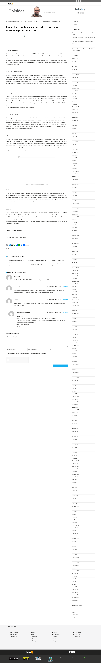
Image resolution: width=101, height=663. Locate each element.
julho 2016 (74, 383)
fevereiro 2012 (75, 525)
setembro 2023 (75, 152)
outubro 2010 (75, 568)
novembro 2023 (75, 147)
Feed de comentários (76, 616)
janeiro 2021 (75, 238)
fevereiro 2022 (75, 203)
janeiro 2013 (75, 495)
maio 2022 (74, 195)
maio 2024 (74, 131)
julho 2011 (74, 544)
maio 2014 (74, 452)
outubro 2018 (75, 310)
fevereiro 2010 (75, 589)
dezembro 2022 (75, 176)
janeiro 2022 (75, 206)
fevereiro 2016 (75, 396)
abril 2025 (74, 101)
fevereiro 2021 (75, 235)
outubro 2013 (75, 471)
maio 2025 (74, 98)
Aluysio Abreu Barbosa (13, 21)
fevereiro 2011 (75, 557)
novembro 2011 (75, 533)
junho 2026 (74, 64)
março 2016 (74, 393)
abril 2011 (74, 552)
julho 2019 (74, 286)
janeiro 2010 (75, 592)
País (33, 634)
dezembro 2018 (75, 305)
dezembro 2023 (75, 144)
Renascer (34, 636)
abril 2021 (74, 230)
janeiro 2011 (75, 560)
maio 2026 (74, 66)
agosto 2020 (75, 251)
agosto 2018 (75, 316)
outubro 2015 (75, 407)
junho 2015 (74, 418)
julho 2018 (74, 318)
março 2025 (74, 104)
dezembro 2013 (75, 466)
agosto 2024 (75, 123)
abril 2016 (74, 391)
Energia (34, 638)
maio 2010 (74, 581)
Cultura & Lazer (57, 638)
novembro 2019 (75, 275)
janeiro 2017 (75, 367)
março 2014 (74, 458)
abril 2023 (74, 165)
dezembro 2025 (75, 80)
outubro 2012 (75, 503)
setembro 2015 (75, 409)
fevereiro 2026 (75, 74)
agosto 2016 (75, 380)
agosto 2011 (75, 541)
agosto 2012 (75, 509)
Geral (33, 645)
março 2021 (74, 233)
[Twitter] (78, 1)
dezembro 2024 (75, 112)
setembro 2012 (75, 506)
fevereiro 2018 (75, 332)
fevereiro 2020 (75, 267)
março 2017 (74, 361)
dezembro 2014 (75, 434)
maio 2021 (74, 227)
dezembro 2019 (75, 273)
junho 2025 (74, 96)
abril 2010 (74, 584)
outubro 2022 (75, 182)
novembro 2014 (75, 436)
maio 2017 (74, 356)
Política (34, 643)
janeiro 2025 (75, 109)
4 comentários (56, 21)
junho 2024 (74, 128)
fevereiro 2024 (75, 139)
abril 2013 (74, 487)
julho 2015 (74, 415)
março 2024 (74, 136)
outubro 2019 (75, 278)
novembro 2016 (75, 372)
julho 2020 (74, 254)
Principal (34, 640)
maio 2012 (74, 517)
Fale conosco (14, 632)
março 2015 (74, 426)
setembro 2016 (75, 377)
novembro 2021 (75, 211)
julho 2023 (74, 157)
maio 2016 (74, 388)
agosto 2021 (75, 219)
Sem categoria (46, 21)
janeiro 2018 (75, 334)
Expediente (14, 634)
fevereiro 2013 (75, 493)
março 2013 (74, 490)
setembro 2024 (75, 120)
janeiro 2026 (75, 77)
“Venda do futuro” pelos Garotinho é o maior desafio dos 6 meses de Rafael (58, 262)
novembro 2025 (75, 82)
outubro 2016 (75, 375)
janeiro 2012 (75, 527)
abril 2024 (74, 133)
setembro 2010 (75, 570)
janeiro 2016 (75, 399)
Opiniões (16, 11)
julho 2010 (74, 576)
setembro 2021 (75, 216)
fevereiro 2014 (75, 460)
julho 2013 (74, 479)
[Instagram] (80, 1)
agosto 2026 (75, 58)
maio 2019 (74, 291)
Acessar (74, 612)
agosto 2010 (75, 573)
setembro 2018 (75, 313)
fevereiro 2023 (75, 171)
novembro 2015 (75, 404)
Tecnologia (77, 636)
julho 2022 (74, 190)
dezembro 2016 (75, 369)
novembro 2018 (75, 308)
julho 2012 (74, 511)
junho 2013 (74, 482)
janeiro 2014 (75, 463)
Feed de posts (75, 614)
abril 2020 (74, 262)
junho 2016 (74, 385)
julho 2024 (74, 125)
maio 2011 (74, 549)
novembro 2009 (75, 597)
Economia (56, 634)
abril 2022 (74, 198)
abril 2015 (74, 423)
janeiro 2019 (75, 302)
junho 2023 (74, 160)
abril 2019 (74, 294)
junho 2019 (74, 289)
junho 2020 (74, 257)
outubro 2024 (75, 117)
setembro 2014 (75, 442)
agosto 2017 (75, 348)
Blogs (54, 640)
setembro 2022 (75, 184)
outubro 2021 (75, 214)
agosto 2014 (75, 444)
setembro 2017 (75, 345)
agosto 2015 (75, 412)
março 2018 (74, 329)
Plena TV (55, 643)
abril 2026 (74, 69)
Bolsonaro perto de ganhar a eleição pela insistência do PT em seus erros (16, 262)
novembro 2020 (75, 243)
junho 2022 (74, 192)
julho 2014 (74, 447)
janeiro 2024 (75, 141)
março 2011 (74, 554)
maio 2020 (74, 259)
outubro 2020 (75, 246)
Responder (65, 286)
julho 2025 (74, 93)
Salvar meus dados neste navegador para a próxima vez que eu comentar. (27, 353)
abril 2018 (74, 326)
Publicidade (14, 636)
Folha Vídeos (78, 632)
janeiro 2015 (75, 431)
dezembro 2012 (75, 498)
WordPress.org (75, 617)
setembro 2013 (75, 474)
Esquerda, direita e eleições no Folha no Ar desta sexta (83, 46)
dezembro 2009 (75, 594)
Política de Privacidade (77, 605)
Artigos (55, 632)
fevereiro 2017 (75, 364)
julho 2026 (74, 61)
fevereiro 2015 (75, 428)
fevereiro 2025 (75, 106)
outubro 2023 (75, 149)
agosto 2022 (75, 187)
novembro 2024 (75, 115)
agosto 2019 (75, 283)
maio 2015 (74, 420)
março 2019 (74, 297)
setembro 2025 (75, 88)
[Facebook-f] (76, 1)
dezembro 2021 (75, 208)
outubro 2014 (75, 439)
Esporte (55, 636)
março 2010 (74, 586)
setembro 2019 (75, 281)
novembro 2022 (75, 179)
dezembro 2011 (75, 530)
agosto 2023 (75, 155)
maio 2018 (74, 324)
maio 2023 (74, 163)
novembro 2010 (75, 565)
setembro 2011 (75, 538)
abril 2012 (74, 519)
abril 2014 (74, 455)
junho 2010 (74, 578)
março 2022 (74, 200)
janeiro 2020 (75, 270)
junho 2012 (74, 514)
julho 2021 (74, 222)
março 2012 (74, 522)
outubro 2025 (75, 85)
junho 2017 (74, 353)
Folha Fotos (78, 634)
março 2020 (74, 265)
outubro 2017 (75, 342)
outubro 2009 (75, 600)
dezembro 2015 (75, 401)
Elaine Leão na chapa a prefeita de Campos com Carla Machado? (37, 261)
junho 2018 (74, 321)
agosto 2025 (75, 90)
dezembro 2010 (75, 562)
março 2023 (74, 168)
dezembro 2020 (75, 241)
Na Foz (34, 632)
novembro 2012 (75, 501)
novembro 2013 (75, 468)
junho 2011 (74, 546)
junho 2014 (74, 450)
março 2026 (74, 72)
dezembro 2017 (75, 337)
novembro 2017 (75, 340)
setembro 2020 (75, 249)
